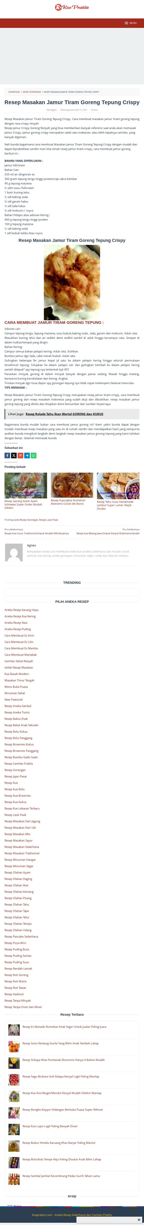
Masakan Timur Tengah (19, 680)
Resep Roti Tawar (15, 988)
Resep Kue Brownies (17, 795)
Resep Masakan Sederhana (21, 847)
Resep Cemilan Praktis (18, 763)
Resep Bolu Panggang (18, 738)
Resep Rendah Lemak (18, 968)
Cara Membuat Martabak (20, 654)
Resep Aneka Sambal (17, 706)
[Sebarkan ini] (7, 455)
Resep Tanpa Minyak (17, 1000)
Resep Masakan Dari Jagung (22, 821)
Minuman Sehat (14, 693)
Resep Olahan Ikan (16, 885)
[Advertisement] (72, 56)
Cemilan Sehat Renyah (18, 661)
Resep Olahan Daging (18, 879)
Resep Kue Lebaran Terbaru (22, 808)
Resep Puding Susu (16, 962)
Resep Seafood (13, 994)
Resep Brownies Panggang (21, 751)
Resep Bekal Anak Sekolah (21, 725)
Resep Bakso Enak (16, 719)
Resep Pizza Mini (15, 943)
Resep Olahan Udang (18, 930)
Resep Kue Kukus (15, 802)
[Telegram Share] (27, 455)
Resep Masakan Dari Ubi (20, 827)
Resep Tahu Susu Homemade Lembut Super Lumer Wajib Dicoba (115, 505)
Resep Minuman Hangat (19, 859)
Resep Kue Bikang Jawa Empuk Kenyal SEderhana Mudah (108, 531)
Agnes (31, 545)
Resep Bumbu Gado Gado (21, 757)
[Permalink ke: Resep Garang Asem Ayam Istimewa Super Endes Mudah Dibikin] (25, 485)
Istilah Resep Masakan (18, 667)
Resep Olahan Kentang (19, 891)
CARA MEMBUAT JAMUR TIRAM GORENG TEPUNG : (54, 322)
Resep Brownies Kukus (19, 744)
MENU (133, 23)
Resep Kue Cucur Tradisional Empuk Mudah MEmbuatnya (36, 531)
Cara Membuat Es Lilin (18, 642)
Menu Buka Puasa (16, 687)
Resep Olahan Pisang (18, 898)
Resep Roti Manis (15, 981)
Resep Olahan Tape (16, 911)
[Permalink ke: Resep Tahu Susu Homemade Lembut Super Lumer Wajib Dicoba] (118, 486)
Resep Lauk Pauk (48, 519)
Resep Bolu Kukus (16, 731)
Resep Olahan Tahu (16, 904)
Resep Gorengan (29, 519)
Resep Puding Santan (18, 956)
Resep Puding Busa (16, 949)
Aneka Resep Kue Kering (20, 616)
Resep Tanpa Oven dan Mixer (23, 1007)
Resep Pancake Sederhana (21, 936)
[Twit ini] (14, 455)
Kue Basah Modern (16, 674)
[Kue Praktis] (72, 7)
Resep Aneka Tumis (17, 712)
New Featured (13, 699)
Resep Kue (11, 783)
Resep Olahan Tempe (18, 923)
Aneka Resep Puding (17, 629)
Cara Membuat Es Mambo (21, 648)
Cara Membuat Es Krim (19, 635)
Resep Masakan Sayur (18, 840)
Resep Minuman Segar (18, 866)
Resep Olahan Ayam (17, 872)
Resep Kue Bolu (14, 789)
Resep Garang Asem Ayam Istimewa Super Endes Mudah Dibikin (23, 504)
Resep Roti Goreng (16, 975)
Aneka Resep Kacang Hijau (21, 610)
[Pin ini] (20, 455)
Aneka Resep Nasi (15, 622)
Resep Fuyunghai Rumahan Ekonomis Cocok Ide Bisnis (68, 501)
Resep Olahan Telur (16, 917)
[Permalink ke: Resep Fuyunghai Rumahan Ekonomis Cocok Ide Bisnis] (72, 485)
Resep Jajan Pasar (15, 776)
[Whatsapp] (33, 455)
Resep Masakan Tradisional (21, 853)
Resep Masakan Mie (17, 834)
